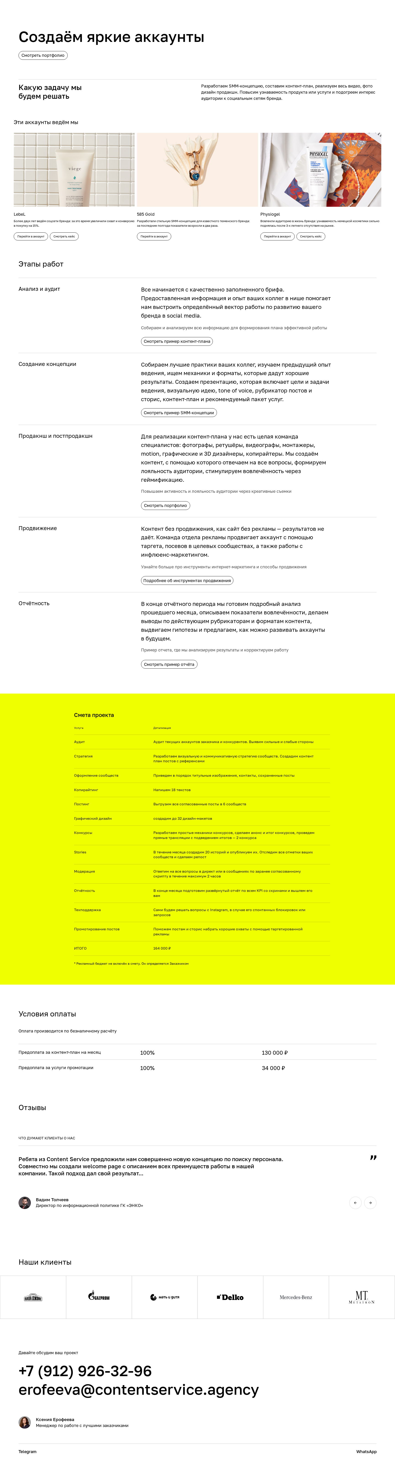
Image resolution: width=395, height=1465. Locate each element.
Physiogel (270, 214)
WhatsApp (366, 1451)
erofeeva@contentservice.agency (139, 1389)
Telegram (28, 1451)
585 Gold (146, 214)
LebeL (19, 214)
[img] (355, 1203)
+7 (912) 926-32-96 (85, 1370)
